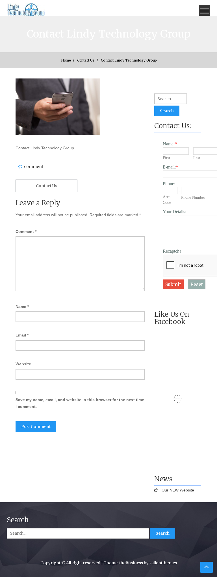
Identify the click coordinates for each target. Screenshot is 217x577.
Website (23, 364)
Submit (173, 284)
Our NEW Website (178, 490)
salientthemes (163, 562)
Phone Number (193, 197)
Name (22, 306)
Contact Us (46, 185)
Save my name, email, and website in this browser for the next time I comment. (80, 403)
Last (196, 158)
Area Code (167, 200)
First (166, 158)
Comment (26, 231)
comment (33, 166)
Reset (196, 284)
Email (22, 335)
